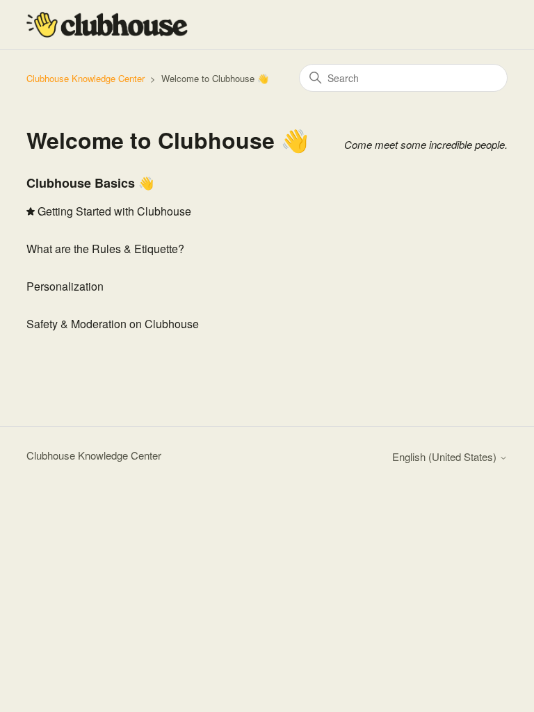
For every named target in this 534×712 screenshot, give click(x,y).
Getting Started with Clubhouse (114, 211)
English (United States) (445, 456)
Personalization (65, 286)
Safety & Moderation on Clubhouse (112, 324)
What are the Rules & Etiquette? (105, 249)
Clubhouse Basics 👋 (90, 183)
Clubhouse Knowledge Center (85, 78)
